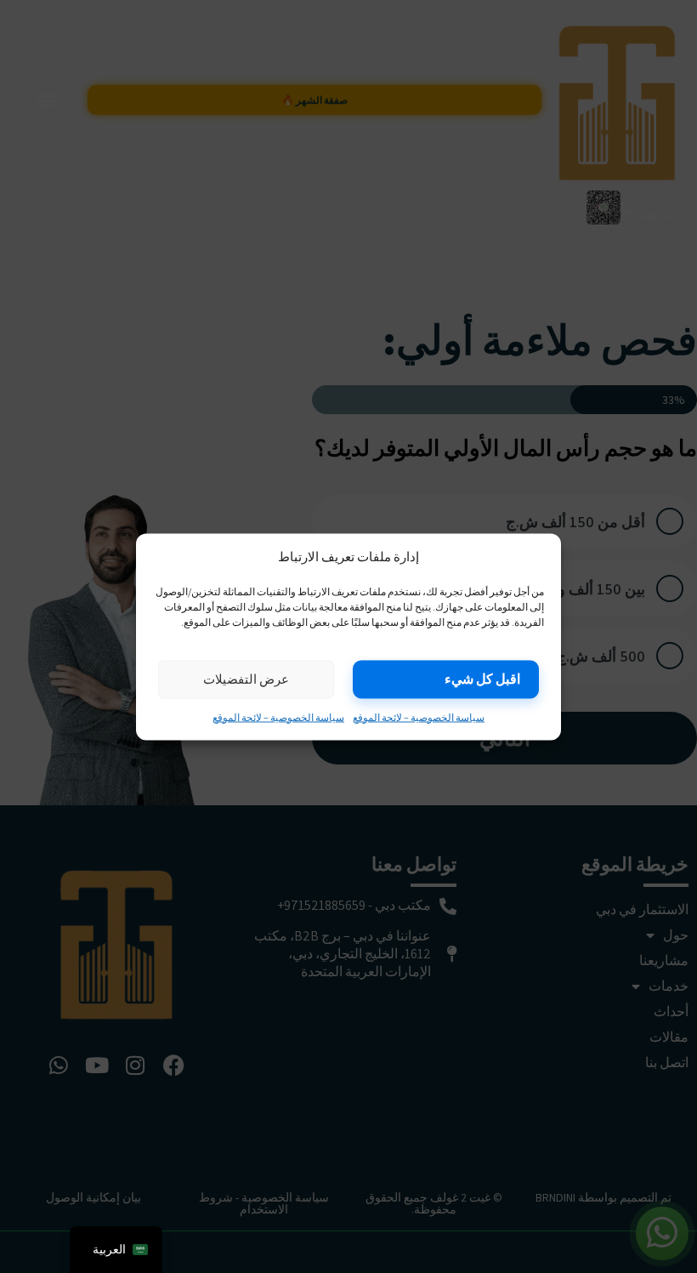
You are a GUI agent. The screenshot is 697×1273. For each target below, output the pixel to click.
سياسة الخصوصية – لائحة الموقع (418, 716)
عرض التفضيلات (246, 679)
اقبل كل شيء (482, 678)
